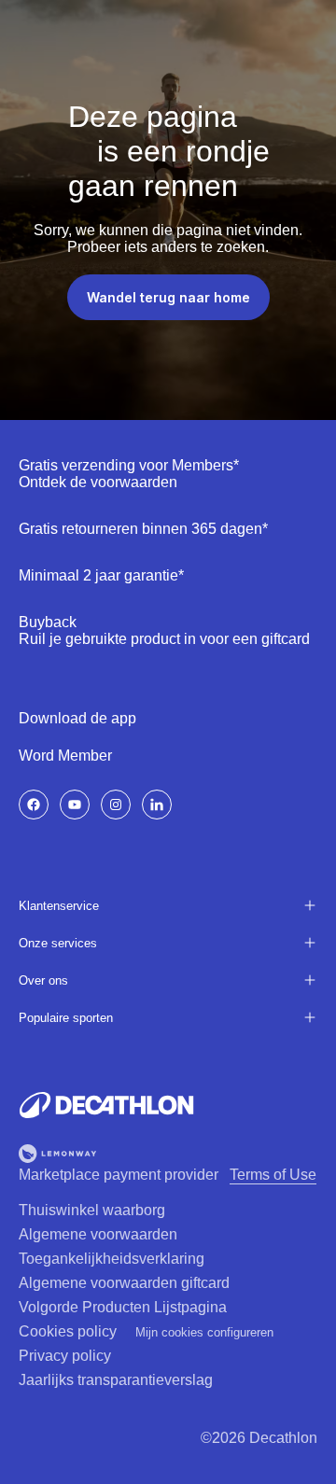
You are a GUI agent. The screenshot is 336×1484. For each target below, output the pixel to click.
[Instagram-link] (116, 804)
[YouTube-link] (75, 804)
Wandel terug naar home (168, 297)
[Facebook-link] (34, 804)
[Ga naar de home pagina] (106, 1105)
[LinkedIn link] (157, 804)
